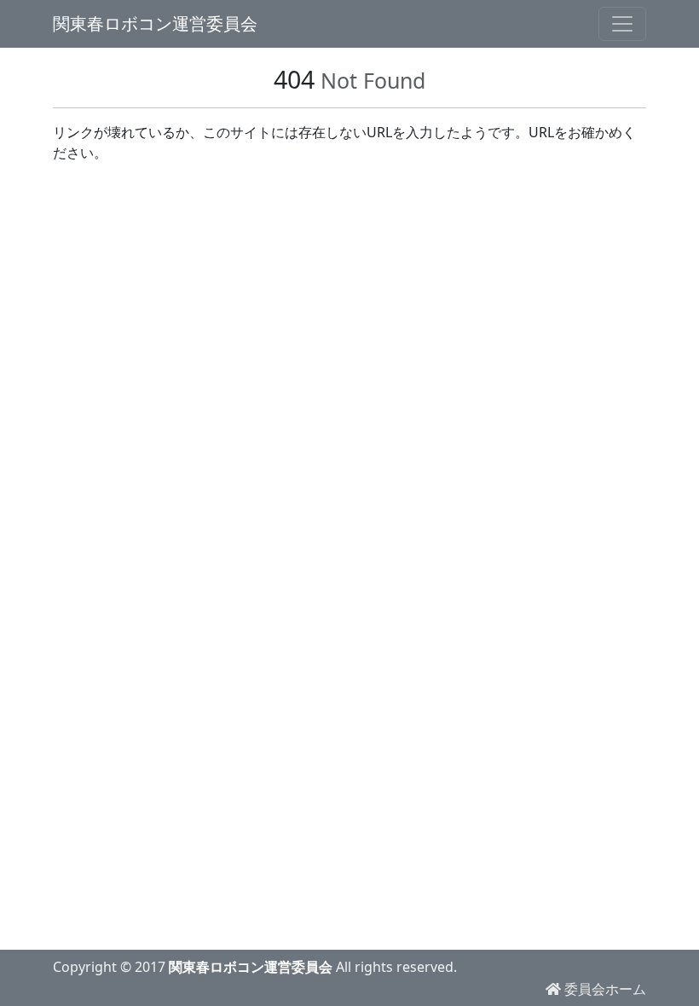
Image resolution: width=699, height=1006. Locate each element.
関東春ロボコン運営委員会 (155, 23)
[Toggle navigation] (622, 24)
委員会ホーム (603, 989)
